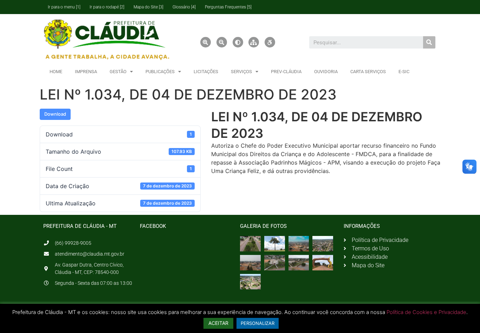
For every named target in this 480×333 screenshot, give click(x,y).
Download (55, 114)
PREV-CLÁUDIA (286, 71)
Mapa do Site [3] (148, 7)
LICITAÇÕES (206, 71)
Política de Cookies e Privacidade (426, 312)
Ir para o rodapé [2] (107, 7)
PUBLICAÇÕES (160, 71)
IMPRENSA (86, 71)
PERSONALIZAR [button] (257, 323)
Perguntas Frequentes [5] (228, 7)
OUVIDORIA (326, 71)
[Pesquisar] (429, 42)
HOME (56, 71)
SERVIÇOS (241, 71)
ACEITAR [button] (218, 323)
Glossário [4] (184, 7)
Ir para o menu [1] (64, 7)
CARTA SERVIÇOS (368, 71)
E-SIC (403, 71)
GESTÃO (118, 71)
